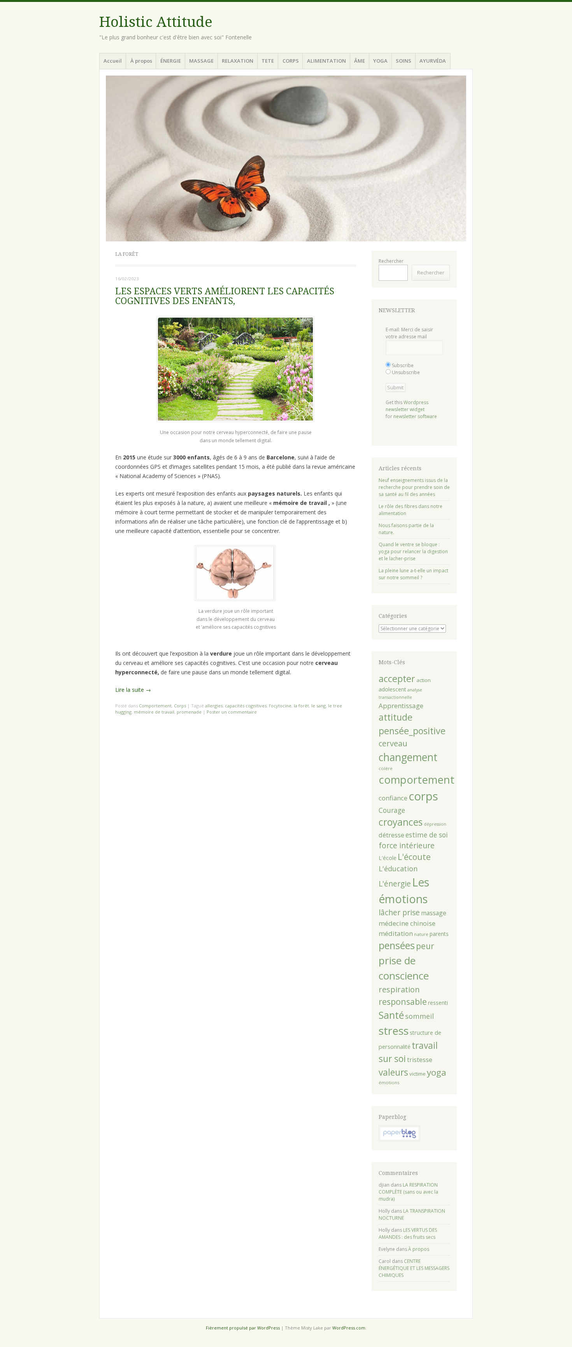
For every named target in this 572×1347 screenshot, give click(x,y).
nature (421, 934)
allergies (214, 706)
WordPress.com (348, 1328)
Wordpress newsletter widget (407, 406)
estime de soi (426, 834)
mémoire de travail (154, 712)
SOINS (403, 60)
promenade (189, 712)
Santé (391, 1015)
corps (423, 796)
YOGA (380, 60)
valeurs (393, 1072)
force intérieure (407, 846)
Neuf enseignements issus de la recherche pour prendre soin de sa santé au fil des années (414, 487)
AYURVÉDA (432, 60)
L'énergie (395, 884)
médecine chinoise (407, 923)
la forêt (301, 706)
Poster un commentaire (232, 712)
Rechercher (391, 261)
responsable (403, 1001)
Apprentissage (401, 705)
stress (394, 1030)
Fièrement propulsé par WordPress (243, 1328)
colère (386, 768)
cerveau (393, 743)
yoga (436, 1072)
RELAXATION (237, 60)
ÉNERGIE (170, 60)
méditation (396, 933)
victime (417, 1073)
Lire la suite (133, 689)
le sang (318, 706)
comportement (416, 779)
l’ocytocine (280, 706)
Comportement (155, 706)
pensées (397, 945)
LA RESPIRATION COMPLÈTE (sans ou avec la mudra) (408, 1192)
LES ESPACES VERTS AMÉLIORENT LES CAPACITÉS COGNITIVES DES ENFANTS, (224, 296)
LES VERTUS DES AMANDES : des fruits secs (408, 1233)
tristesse (419, 1059)
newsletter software (415, 416)
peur (425, 946)
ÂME (359, 60)
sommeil (419, 1016)
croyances (401, 822)
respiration (399, 989)
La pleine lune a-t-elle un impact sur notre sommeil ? (413, 574)
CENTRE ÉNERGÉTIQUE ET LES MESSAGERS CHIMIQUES (414, 1268)
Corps (180, 706)
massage (433, 913)
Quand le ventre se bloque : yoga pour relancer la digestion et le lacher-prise (413, 551)
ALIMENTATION (326, 60)
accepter (397, 678)
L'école (388, 858)
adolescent (392, 689)
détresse (391, 834)
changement (408, 757)
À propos (141, 60)
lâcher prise (399, 912)
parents (439, 933)
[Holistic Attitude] (286, 158)
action (423, 680)
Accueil (113, 60)
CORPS (290, 60)
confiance (393, 797)
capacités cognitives (246, 706)
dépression (435, 824)
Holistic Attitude (155, 22)
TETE (267, 60)
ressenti (438, 1002)
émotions (389, 1082)
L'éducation (398, 868)
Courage (392, 810)
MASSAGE (201, 60)
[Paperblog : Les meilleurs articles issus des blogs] (399, 1139)
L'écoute (414, 856)
